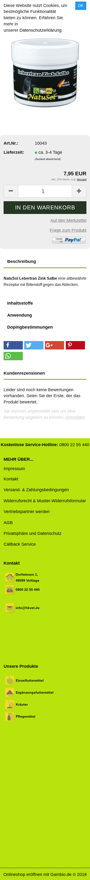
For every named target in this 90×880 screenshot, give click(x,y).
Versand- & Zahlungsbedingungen (36, 489)
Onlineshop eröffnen (22, 874)
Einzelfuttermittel (30, 680)
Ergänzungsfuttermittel (35, 692)
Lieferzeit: (14, 152)
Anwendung (19, 315)
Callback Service (20, 544)
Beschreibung (21, 261)
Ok (81, 6)
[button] (13, 345)
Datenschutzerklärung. (41, 30)
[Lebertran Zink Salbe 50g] (45, 72)
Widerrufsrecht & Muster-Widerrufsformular (45, 500)
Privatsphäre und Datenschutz (32, 533)
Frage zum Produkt (68, 230)
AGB (8, 522)
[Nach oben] (77, 873)
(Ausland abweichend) (48, 159)
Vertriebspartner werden (27, 511)
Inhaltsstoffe (20, 303)
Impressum (14, 468)
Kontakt (11, 479)
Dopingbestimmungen (30, 327)
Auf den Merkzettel (68, 220)
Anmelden (75, 417)
